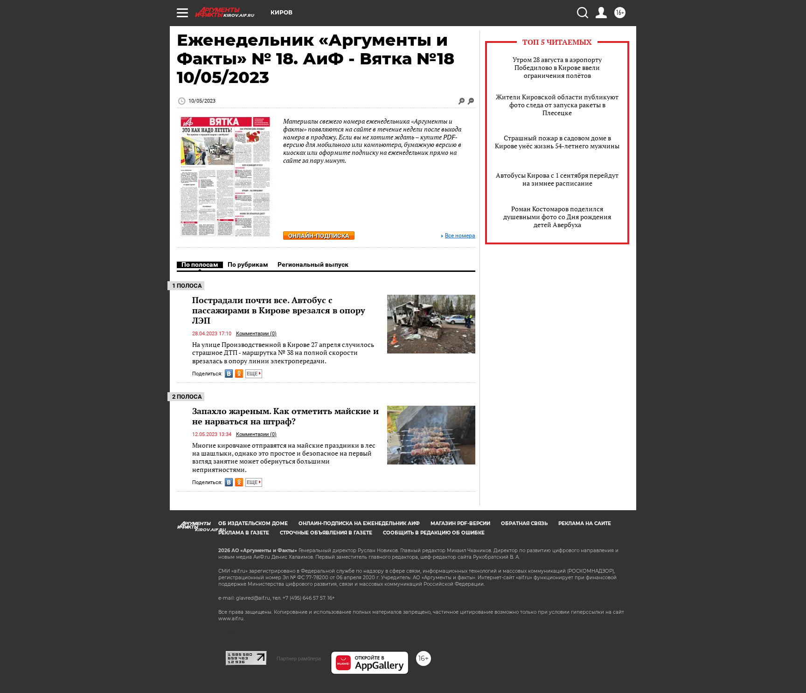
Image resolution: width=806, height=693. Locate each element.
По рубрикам (248, 264)
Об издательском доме (253, 523)
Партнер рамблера (299, 658)
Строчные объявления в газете (326, 533)
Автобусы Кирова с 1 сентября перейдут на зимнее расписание (557, 179)
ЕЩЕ (253, 374)
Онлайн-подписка (318, 235)
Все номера (460, 236)
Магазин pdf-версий (460, 523)
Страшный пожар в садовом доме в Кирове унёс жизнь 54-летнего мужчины (557, 142)
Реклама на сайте (584, 523)
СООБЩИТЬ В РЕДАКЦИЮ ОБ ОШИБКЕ (434, 533)
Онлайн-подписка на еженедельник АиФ (359, 523)
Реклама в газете (243, 533)
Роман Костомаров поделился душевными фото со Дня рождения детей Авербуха (557, 217)
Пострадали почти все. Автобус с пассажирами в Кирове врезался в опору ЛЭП (278, 310)
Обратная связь (524, 523)
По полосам (199, 264)
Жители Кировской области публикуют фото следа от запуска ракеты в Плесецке (557, 105)
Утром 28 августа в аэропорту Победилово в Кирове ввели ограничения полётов (557, 67)
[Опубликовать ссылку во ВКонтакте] (229, 373)
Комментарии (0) (256, 334)
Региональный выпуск (313, 264)
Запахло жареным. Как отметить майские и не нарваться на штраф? (285, 416)
